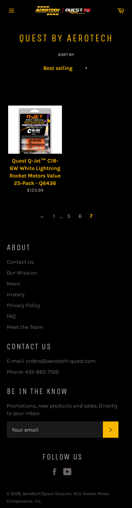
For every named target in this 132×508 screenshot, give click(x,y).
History (15, 294)
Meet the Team (25, 327)
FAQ (11, 316)
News (13, 283)
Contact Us (20, 262)
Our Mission (22, 272)
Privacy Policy (23, 305)
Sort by (66, 54)
